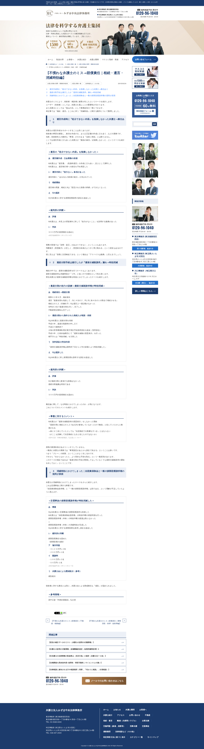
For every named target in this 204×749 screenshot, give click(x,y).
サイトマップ (152, 737)
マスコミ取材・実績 (110, 59)
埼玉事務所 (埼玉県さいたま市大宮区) (145, 254)
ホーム (50, 59)
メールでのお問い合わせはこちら (107, 680)
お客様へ (70, 59)
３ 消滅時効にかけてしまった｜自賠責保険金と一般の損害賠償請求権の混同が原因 (80, 95)
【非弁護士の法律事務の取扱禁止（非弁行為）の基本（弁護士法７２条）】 (77, 656)
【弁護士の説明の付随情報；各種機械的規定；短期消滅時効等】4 (73, 649)
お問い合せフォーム (143, 59)
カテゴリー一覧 (136, 737)
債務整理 (107, 731)
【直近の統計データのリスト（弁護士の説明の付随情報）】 (71, 642)
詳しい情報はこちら (144, 291)
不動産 (147, 715)
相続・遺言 (107, 720)
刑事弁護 (133, 726)
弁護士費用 (94, 59)
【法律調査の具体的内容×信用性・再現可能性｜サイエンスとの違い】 (75, 662)
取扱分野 (60, 59)
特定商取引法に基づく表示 (114, 737)
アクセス (125, 59)
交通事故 (145, 726)
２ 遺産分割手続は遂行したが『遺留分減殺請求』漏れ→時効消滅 (73, 92)
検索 (154, 124)
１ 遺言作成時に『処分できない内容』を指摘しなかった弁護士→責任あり (77, 89)
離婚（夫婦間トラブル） (127, 720)
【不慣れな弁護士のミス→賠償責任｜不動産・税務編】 (67, 622)
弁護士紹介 (81, 59)
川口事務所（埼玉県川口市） (145, 272)
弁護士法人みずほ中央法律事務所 (64, 710)
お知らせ (117, 709)
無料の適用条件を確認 (71, 51)
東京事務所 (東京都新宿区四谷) (145, 237)
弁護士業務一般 (71, 64)
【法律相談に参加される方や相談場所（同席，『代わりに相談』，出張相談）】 (79, 669)
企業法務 (145, 720)
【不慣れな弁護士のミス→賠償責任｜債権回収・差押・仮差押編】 (104, 622)
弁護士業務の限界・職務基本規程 (89, 64)
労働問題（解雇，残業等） (114, 726)
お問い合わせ (134, 715)
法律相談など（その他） (56, 64)
